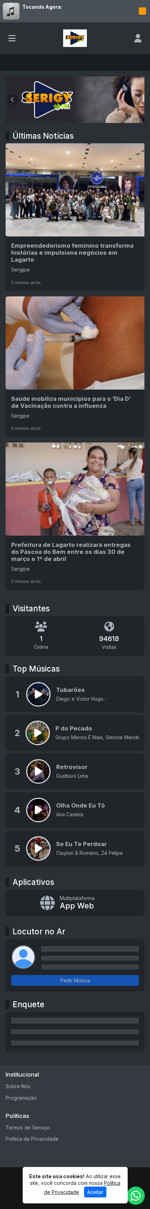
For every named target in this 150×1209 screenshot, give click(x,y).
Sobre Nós (18, 1086)
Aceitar (95, 1192)
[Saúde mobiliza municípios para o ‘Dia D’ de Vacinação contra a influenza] (75, 366)
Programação (21, 1098)
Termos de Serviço (28, 1128)
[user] (138, 38)
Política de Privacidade (32, 1139)
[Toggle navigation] (12, 38)
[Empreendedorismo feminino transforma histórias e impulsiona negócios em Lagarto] (75, 217)
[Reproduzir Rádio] (142, 11)
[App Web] (75, 903)
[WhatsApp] (136, 1196)
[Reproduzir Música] (38, 694)
